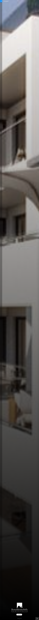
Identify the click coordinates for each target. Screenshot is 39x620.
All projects (6, 1)
